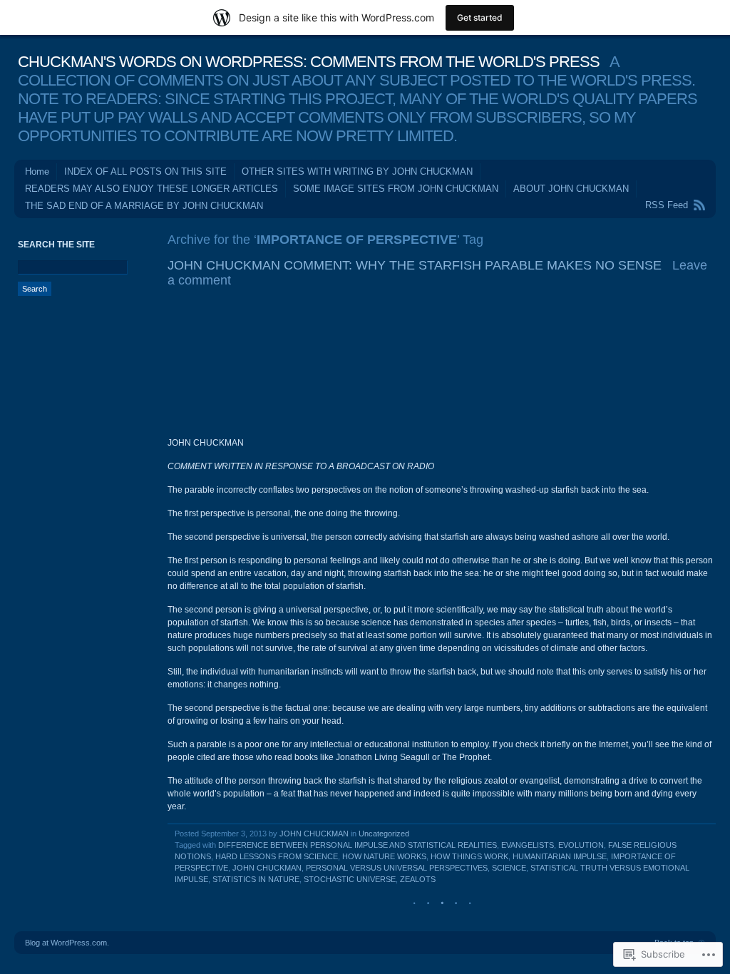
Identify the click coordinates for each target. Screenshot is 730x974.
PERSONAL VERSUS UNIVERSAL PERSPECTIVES (397, 867)
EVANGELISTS (527, 845)
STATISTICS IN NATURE (255, 879)
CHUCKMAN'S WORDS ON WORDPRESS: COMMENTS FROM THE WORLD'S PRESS (309, 62)
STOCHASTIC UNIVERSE (350, 879)
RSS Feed (666, 205)
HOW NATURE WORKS (384, 856)
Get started (480, 17)
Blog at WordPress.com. (67, 942)
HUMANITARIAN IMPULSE (560, 856)
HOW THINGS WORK (469, 856)
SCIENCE (509, 867)
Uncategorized (384, 833)
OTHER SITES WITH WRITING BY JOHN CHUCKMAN (357, 171)
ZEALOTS (418, 879)
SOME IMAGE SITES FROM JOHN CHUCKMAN (395, 188)
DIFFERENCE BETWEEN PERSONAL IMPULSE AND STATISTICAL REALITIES (357, 845)
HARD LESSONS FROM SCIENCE (276, 856)
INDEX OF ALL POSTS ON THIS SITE (145, 171)
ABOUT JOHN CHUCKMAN (571, 188)
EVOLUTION (581, 845)
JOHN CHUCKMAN (314, 833)
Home (37, 171)
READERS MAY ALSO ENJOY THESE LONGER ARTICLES (151, 188)
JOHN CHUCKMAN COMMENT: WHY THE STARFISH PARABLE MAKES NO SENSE (415, 265)
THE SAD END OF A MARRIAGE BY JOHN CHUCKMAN (144, 205)
